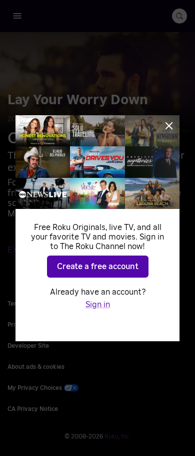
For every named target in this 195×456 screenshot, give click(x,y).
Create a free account (97, 267)
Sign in (98, 305)
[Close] (169, 126)
